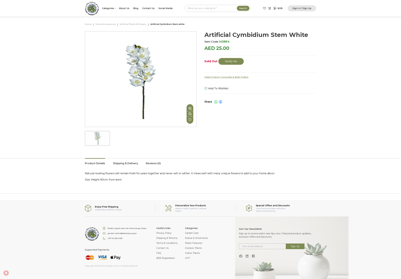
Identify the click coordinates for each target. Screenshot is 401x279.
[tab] (95, 165)
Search (243, 8)
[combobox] (218, 8)
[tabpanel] (200, 177)
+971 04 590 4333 (114, 238)
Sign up (295, 246)
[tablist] (200, 165)
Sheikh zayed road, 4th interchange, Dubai (126, 228)
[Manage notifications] (6, 272)
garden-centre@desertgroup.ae (121, 233)
